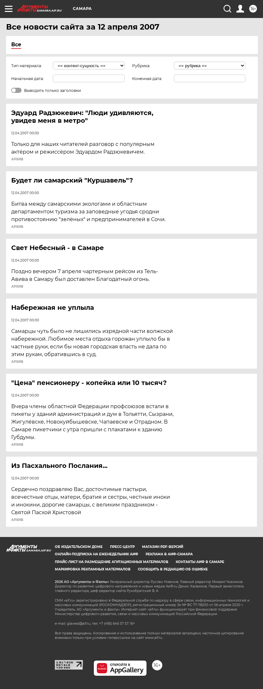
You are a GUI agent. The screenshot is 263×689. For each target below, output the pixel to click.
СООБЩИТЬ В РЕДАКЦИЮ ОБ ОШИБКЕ (173, 569)
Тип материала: (26, 65)
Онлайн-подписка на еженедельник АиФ (96, 554)
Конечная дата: (147, 78)
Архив (17, 159)
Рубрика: (141, 65)
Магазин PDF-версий (162, 547)
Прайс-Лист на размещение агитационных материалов (111, 562)
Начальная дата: (27, 78)
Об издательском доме (79, 547)
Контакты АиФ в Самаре (200, 562)
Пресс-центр (122, 547)
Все (16, 44)
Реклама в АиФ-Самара (169, 554)
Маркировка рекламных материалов (93, 569)
